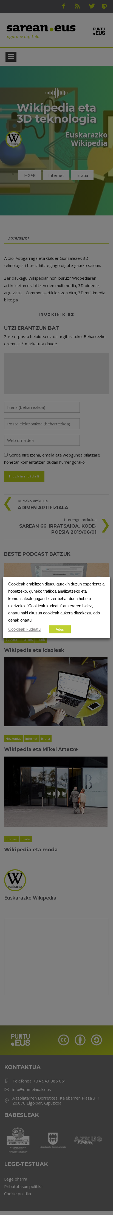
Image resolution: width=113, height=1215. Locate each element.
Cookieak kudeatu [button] (24, 629)
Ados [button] (60, 629)
